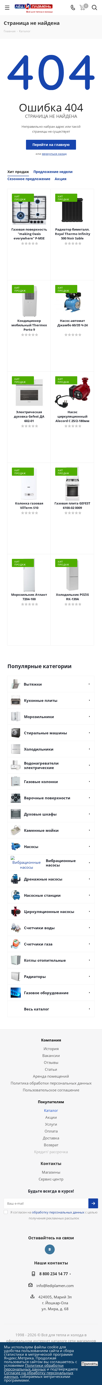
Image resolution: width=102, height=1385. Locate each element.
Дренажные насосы (43, 879)
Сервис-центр (51, 1179)
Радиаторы (35, 976)
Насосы (31, 846)
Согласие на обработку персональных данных (38, 1374)
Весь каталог (36, 1009)
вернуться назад (54, 154)
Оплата (51, 1131)
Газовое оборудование (46, 992)
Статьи (51, 1069)
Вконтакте (50, 1249)
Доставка (51, 1137)
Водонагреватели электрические (41, 765)
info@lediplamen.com (55, 1285)
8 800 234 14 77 (53, 1273)
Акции (51, 1117)
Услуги (51, 1124)
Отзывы (51, 1062)
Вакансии (51, 1055)
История (51, 1048)
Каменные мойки (41, 830)
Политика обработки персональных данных (51, 1083)
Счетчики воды (39, 927)
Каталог (51, 1110)
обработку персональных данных (58, 1212)
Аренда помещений (51, 1076)
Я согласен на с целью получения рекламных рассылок (54, 1215)
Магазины (51, 1172)
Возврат (51, 1144)
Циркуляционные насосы (49, 911)
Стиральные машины (45, 732)
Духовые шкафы (40, 814)
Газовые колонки (41, 781)
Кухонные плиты (40, 700)
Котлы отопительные (45, 960)
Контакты (51, 1163)
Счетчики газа (38, 944)
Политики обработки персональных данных (34, 1367)
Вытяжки (33, 684)
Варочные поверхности (47, 797)
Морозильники (39, 716)
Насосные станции (42, 895)
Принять (90, 1363)
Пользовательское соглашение (51, 1089)
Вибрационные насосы (61, 862)
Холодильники (38, 749)
